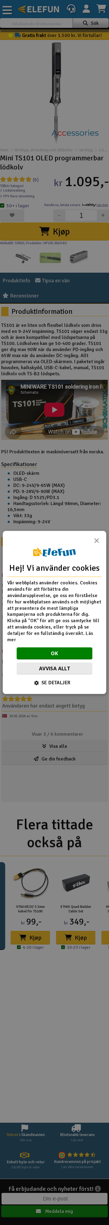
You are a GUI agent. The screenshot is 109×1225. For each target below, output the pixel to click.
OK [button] (54, 653)
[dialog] (54, 612)
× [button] (97, 542)
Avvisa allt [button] (54, 668)
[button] (55, 683)
